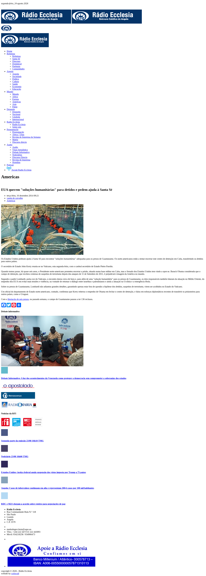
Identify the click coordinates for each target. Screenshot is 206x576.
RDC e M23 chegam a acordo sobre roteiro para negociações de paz (33, 504)
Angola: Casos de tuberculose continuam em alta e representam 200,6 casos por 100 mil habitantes (47, 488)
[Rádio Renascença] (18, 398)
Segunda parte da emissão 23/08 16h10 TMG (22, 441)
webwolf (15, 573)
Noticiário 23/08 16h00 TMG (14, 456)
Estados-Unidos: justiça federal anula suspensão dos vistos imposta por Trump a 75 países (43, 472)
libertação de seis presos (18, 299)
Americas (11, 200)
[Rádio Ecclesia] (36, 23)
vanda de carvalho (15, 198)
